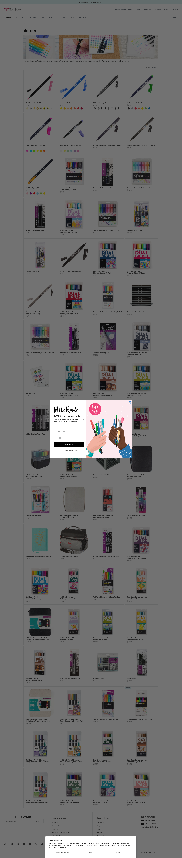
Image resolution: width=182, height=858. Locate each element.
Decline (118, 852)
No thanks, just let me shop (70, 450)
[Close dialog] (130, 402)
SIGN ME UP (69, 444)
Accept (90, 852)
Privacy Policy (61, 847)
